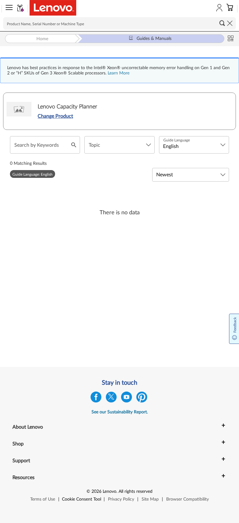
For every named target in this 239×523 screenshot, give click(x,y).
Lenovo (109, 491)
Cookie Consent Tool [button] (81, 499)
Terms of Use (42, 499)
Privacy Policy (121, 499)
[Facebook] (96, 398)
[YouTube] (126, 398)
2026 (96, 491)
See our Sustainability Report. (119, 412)
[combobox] (119, 145)
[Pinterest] (141, 398)
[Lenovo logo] (53, 8)
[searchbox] (119, 23)
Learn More (118, 73)
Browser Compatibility (187, 499)
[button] (8, 8)
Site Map (150, 499)
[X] (111, 398)
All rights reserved (135, 491)
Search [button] (222, 23)
